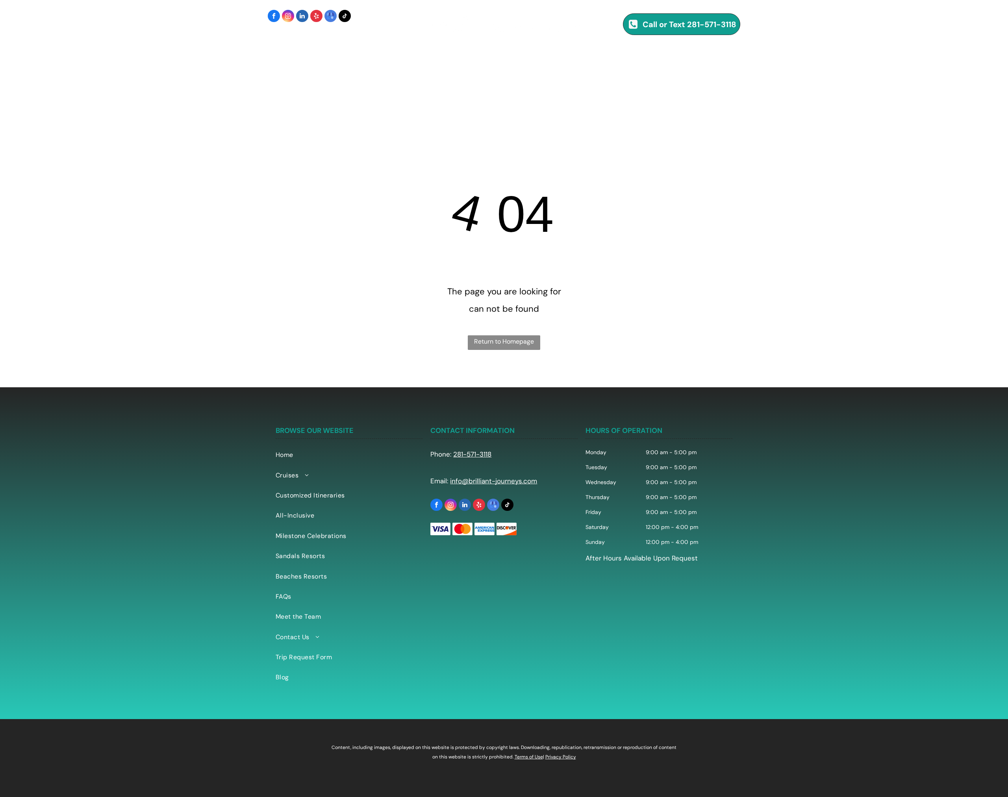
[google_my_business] (330, 17)
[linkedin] (302, 17)
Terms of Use (529, 757)
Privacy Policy (560, 757)
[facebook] (274, 17)
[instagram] (288, 17)
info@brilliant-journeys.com (493, 481)
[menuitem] (182, 59)
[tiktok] (345, 17)
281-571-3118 (472, 454)
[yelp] (316, 17)
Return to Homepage (504, 341)
